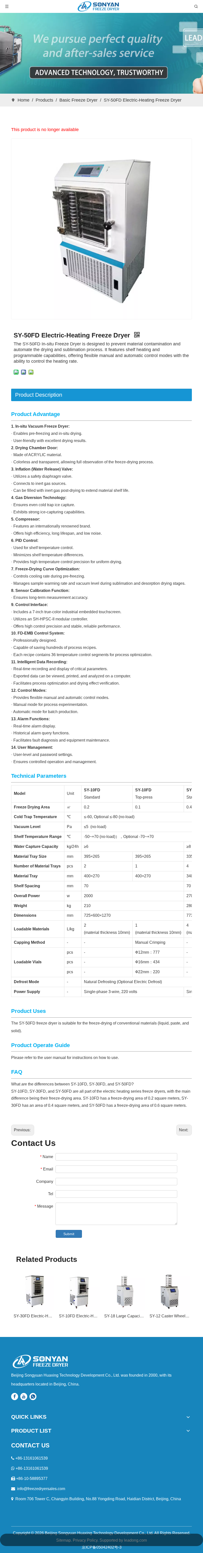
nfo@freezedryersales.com (41, 1489)
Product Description (38, 395)
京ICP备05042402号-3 (102, 1547)
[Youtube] (23, 1396)
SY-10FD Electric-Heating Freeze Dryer (79, 1316)
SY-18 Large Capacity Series (124, 1316)
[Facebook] (14, 1396)
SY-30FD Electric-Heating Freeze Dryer (34, 1316)
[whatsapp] (32, 1396)
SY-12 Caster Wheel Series (170, 1316)
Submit (68, 1234)
